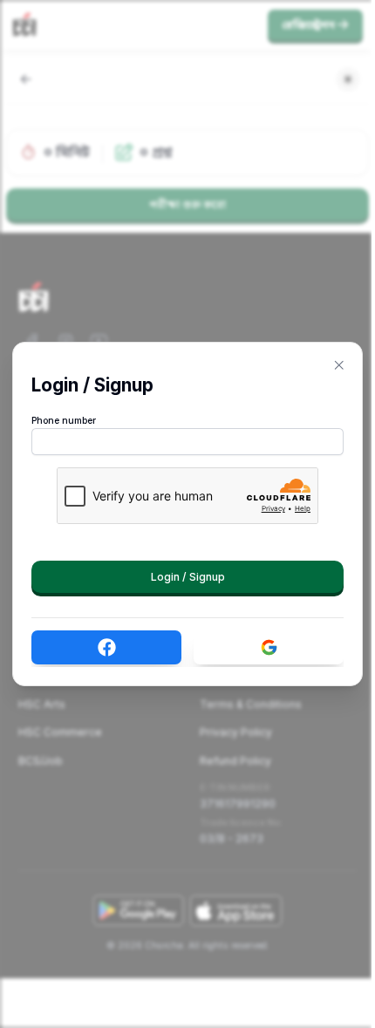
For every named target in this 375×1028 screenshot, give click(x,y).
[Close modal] (339, 365)
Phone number (63, 420)
